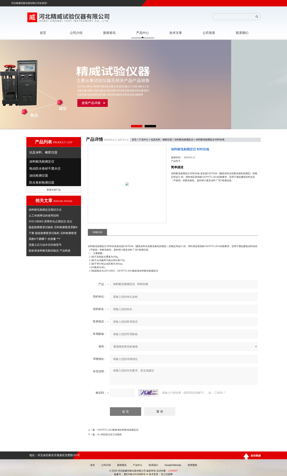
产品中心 (143, 139)
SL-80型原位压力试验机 (109, 434)
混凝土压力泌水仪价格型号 (45, 244)
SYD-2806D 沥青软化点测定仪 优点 (50, 221)
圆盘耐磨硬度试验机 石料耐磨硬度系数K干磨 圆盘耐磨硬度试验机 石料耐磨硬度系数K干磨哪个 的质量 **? (53, 233)
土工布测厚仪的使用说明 (44, 215)
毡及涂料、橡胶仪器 (161, 139)
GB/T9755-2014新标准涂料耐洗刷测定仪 (117, 429)
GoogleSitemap (173, 465)
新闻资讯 (122, 465)
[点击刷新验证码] (148, 393)
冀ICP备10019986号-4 (136, 474)
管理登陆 (192, 465)
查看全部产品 (54, 189)
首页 (134, 139)
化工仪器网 (167, 474)
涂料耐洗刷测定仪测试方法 (45, 209)
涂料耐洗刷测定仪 (184, 139)
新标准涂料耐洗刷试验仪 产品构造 (49, 250)
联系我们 (153, 465)
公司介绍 (106, 465)
